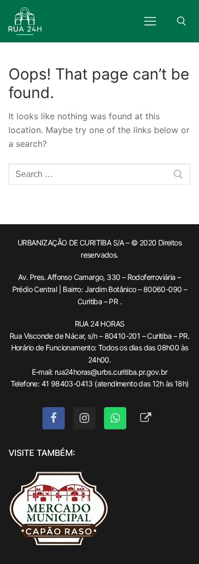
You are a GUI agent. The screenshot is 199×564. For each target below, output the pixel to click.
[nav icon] (150, 21)
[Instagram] (84, 418)
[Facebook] (53, 418)
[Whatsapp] (115, 418)
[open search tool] (181, 21)
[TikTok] (146, 418)
